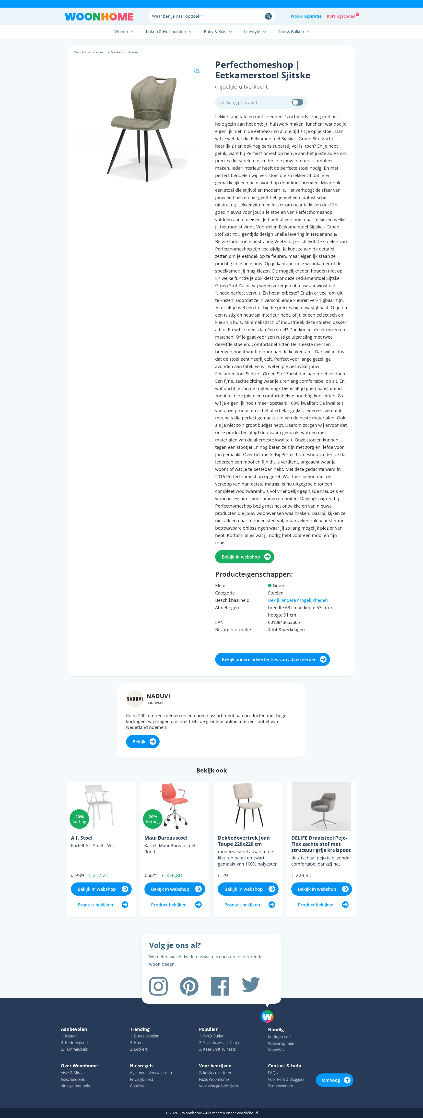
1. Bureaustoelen (144, 1036)
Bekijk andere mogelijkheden (298, 600)
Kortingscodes (341, 15)
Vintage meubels (75, 1086)
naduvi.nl (154, 702)
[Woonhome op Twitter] (251, 986)
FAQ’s (273, 1072)
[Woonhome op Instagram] (158, 986)
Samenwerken (280, 1086)
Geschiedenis (73, 1079)
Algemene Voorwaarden (151, 1072)
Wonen (100, 52)
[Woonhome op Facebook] (220, 986)
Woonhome (82, 52)
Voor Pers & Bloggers (286, 1079)
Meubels (117, 52)
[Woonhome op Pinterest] (189, 986)
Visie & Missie (73, 1072)
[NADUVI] (134, 698)
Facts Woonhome (214, 1079)
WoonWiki (276, 1050)
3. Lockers (139, 1049)
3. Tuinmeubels (74, 1049)
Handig (276, 1030)
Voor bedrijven (215, 1066)
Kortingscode (279, 1036)
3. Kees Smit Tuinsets (217, 1049)
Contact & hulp (284, 1066)
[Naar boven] (269, 1008)
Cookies (137, 1086)
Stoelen (133, 52)
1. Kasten (69, 1036)
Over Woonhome (79, 1066)
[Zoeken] (268, 16)
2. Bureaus (139, 1042)
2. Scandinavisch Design (219, 1042)
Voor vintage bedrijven (218, 1086)
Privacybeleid (141, 1079)
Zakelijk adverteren (215, 1072)
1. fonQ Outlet (211, 1036)
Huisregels (141, 1066)
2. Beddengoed (74, 1042)
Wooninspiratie (306, 16)
